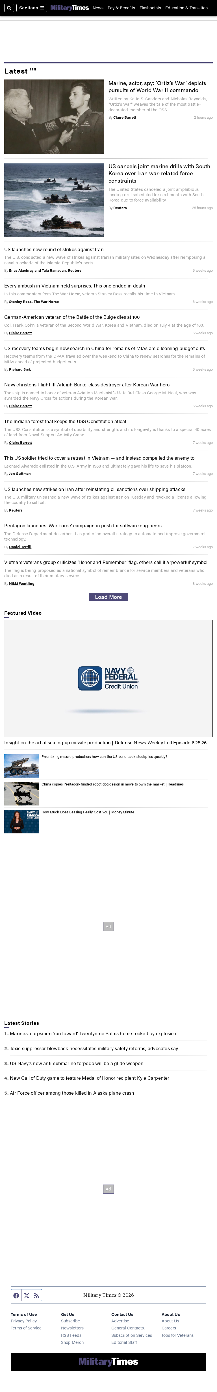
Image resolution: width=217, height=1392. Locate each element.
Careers (169, 1328)
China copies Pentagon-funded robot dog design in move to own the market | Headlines (113, 784)
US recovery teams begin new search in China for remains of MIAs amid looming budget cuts (104, 348)
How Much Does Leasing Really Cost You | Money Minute (88, 812)
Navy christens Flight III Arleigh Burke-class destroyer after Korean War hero (87, 384)
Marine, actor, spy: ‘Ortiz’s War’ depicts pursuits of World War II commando (157, 86)
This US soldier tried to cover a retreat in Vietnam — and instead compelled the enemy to (99, 457)
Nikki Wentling (21, 583)
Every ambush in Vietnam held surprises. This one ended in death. (75, 285)
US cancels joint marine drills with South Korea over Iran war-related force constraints (159, 173)
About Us (170, 1321)
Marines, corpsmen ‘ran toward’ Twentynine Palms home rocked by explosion (93, 1033)
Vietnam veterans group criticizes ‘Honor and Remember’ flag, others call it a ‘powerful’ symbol (105, 562)
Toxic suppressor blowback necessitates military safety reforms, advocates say (94, 1048)
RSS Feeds (71, 1335)
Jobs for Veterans (178, 1335)
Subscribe (70, 1321)
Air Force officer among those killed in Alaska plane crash (72, 1092)
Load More (108, 597)
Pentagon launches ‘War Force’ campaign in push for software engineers (83, 525)
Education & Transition (186, 8)
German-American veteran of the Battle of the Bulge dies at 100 (72, 316)
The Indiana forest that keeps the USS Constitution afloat (65, 421)
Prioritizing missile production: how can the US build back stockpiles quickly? (104, 756)
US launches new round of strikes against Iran (54, 249)
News (98, 8)
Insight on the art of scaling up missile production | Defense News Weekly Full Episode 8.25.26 (105, 742)
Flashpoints (150, 8)
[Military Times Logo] (70, 8)
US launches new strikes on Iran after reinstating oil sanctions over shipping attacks (94, 489)
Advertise (120, 1321)
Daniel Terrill (20, 546)
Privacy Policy (24, 1321)
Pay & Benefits (121, 8)
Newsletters (72, 1328)
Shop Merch (72, 1342)
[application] (108, 678)
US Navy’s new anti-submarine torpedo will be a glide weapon (77, 1063)
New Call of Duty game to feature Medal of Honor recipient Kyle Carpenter (89, 1077)
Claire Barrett (124, 117)
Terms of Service (26, 1328)
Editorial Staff (124, 1342)
